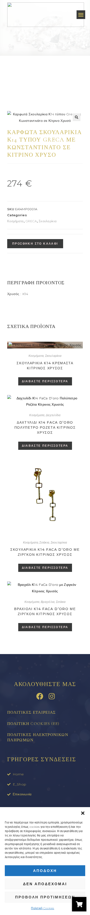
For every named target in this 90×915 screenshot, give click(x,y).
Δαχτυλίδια (53, 415)
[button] (82, 813)
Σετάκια (44, 542)
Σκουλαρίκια (48, 221)
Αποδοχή (45, 870)
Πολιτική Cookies (42, 908)
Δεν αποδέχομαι (45, 884)
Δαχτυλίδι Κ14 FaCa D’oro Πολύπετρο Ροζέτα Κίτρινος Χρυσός (45, 427)
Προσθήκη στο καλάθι (35, 243)
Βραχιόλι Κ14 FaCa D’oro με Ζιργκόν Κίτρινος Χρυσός (45, 611)
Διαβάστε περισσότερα (45, 381)
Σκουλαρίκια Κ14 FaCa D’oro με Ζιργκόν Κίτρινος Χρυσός (45, 552)
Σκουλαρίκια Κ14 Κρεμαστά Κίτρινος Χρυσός (45, 365)
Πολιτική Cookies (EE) (33, 723)
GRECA (31, 221)
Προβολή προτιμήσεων (45, 897)
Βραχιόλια (47, 602)
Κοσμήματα (15, 221)
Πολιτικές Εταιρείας (31, 712)
